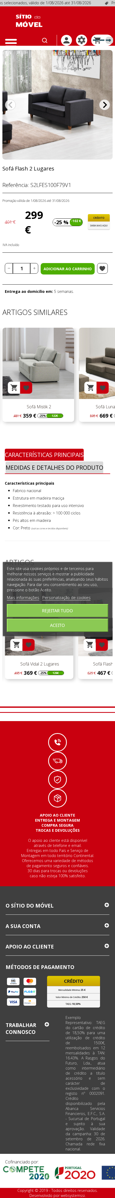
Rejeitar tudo (57, 611)
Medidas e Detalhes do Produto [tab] (54, 467)
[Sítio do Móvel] (29, 20)
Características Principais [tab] (44, 455)
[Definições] (81, 40)
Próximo (104, 104)
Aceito (57, 625)
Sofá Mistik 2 (38, 407)
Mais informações (23, 597)
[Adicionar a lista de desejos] (102, 268)
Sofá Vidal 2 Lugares (39, 664)
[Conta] (66, 40)
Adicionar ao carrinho (68, 268)
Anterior (10, 104)
